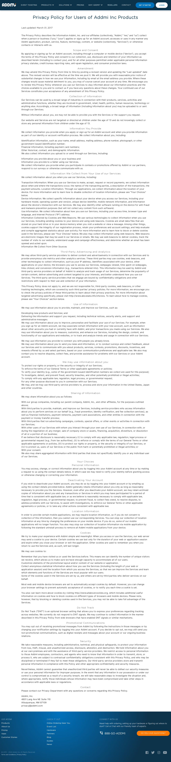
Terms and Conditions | (9, 754)
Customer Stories (9, 737)
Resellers (112, 5)
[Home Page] (9, 5)
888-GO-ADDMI (115, 733)
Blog (49, 737)
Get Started (145, 5)
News (49, 744)
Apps (3, 734)
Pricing (80, 5)
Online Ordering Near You (58, 723)
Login (161, 5)
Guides (50, 741)
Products (5, 723)
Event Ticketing (29, 5)
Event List (51, 727)
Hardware (51, 730)
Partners (51, 734)
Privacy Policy (21, 754)
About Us (5, 727)
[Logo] (146, 753)
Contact (126, 5)
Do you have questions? (153, 733)
